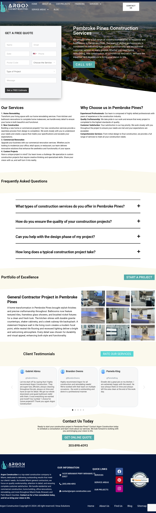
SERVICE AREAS (39, 9)
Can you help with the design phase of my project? (55, 237)
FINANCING (80, 4)
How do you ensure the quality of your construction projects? (64, 221)
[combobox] (35, 53)
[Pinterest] (119, 480)
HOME (34, 4)
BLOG (56, 9)
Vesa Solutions (62, 506)
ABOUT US (46, 4)
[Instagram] (119, 488)
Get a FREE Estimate (17, 90)
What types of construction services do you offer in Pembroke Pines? (70, 206)
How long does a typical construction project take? (56, 252)
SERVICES (94, 4)
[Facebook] (119, 471)
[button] (78, 206)
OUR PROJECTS (63, 4)
